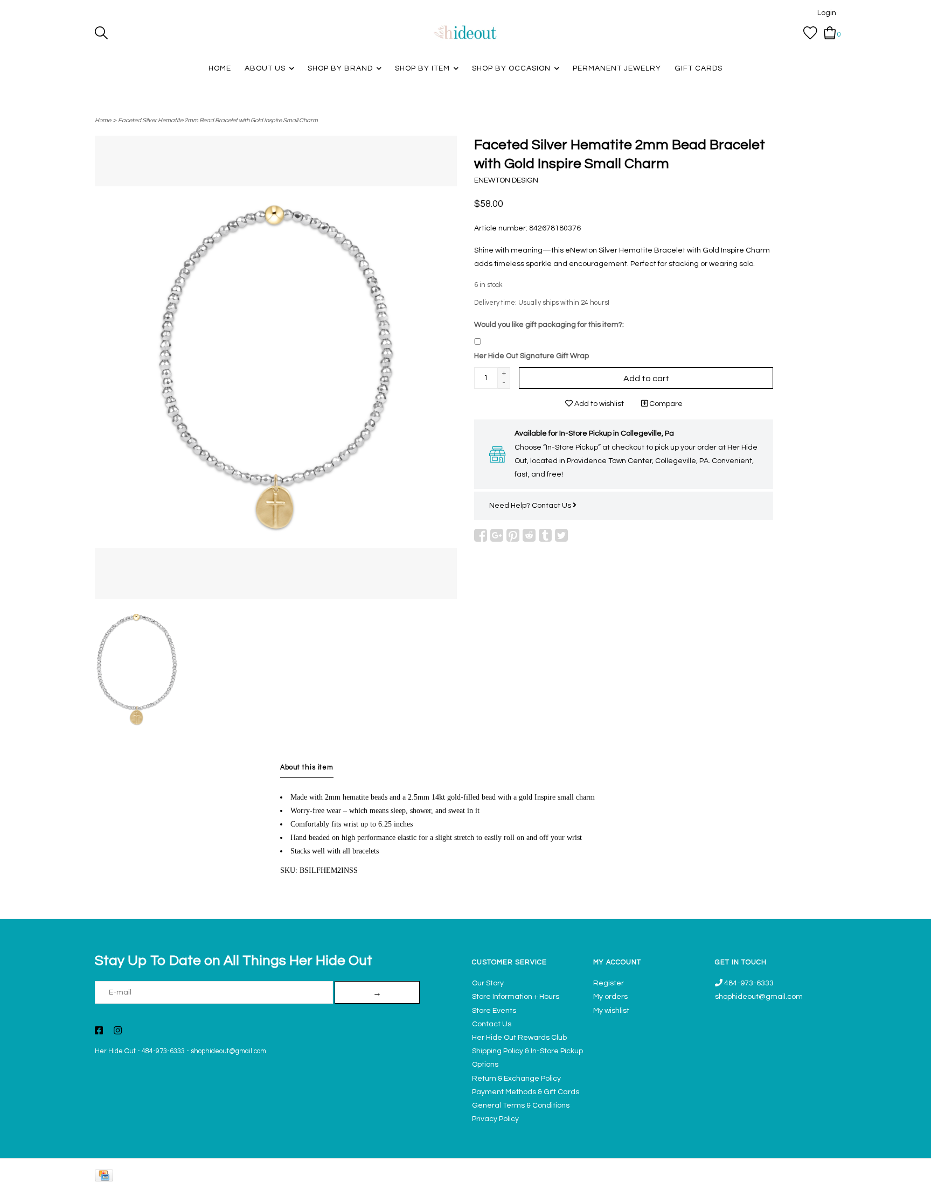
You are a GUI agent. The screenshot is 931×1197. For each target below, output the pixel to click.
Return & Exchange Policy (516, 1078)
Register (608, 983)
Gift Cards (698, 68)
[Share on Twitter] (561, 535)
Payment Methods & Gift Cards (525, 1092)
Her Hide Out (115, 1051)
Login (826, 13)
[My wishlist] (810, 33)
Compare (665, 404)
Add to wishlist (598, 404)
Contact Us (552, 505)
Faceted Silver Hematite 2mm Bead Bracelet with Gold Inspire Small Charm (218, 120)
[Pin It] (512, 535)
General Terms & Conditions (520, 1105)
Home (220, 68)
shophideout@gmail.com (228, 1051)
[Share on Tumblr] (545, 535)
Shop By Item (422, 68)
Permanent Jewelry (617, 68)
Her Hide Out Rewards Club (519, 1037)
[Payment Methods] (106, 1177)
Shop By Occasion (511, 68)
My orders (610, 996)
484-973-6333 (163, 1051)
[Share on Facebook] (480, 535)
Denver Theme (740, 1183)
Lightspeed (825, 1183)
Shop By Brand (340, 68)
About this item (307, 767)
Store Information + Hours (515, 996)
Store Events (494, 1010)
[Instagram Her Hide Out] (118, 1031)
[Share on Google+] (496, 535)
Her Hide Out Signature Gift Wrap (531, 356)
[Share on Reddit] (529, 535)
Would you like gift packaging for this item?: (549, 324)
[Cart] (830, 33)
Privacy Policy (495, 1119)
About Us (265, 68)
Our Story (488, 983)
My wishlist (611, 1010)
